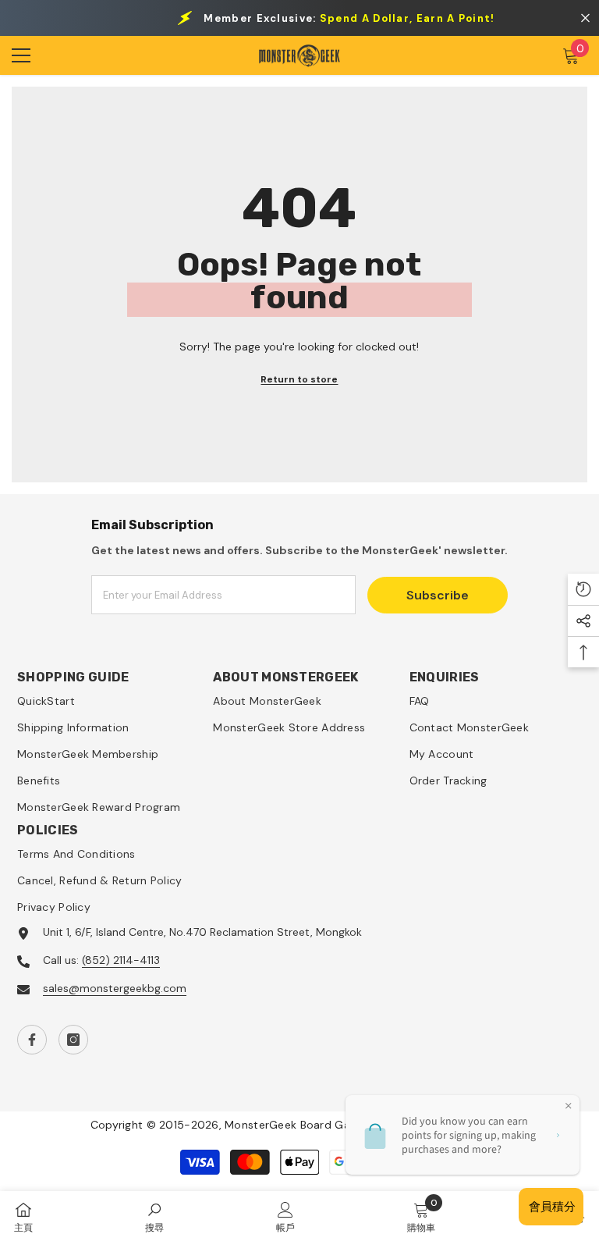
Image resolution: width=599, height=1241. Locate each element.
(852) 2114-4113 (121, 960)
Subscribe (437, 595)
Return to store (299, 379)
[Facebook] (32, 1039)
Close (585, 18)
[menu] (21, 55)
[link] (154, 1216)
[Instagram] (73, 1039)
